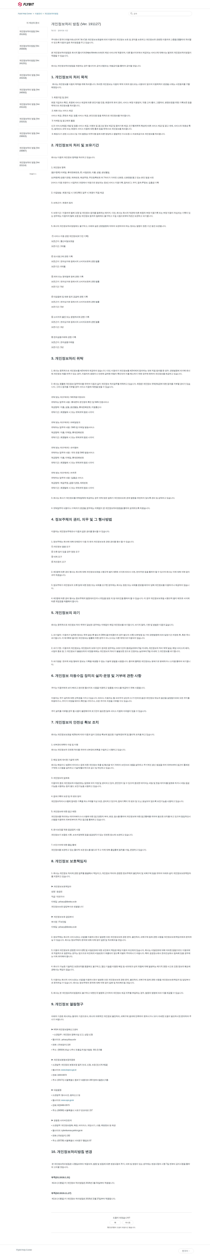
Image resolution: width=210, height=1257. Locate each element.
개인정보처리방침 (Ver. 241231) (29, 61)
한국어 (185, 1251)
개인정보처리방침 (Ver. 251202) (29, 32)
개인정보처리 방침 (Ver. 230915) (29, 134)
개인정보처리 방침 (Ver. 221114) (29, 163)
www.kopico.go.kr (68, 1070)
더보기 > (33, 174)
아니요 (127, 1222)
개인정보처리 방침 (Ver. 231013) (29, 120)
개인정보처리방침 (51, 14)
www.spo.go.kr (67, 1100)
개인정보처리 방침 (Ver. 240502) (29, 91)
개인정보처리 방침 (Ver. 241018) (29, 76)
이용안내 (38, 14)
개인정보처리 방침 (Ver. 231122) (29, 105)
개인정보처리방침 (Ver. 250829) (29, 47)
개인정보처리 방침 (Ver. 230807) (29, 149)
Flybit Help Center (25, 14)
